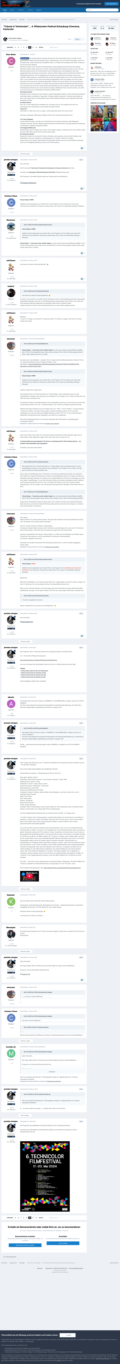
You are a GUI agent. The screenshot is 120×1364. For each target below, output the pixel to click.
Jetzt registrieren (111, 4)
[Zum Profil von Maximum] (11, 226)
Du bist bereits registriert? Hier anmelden (89, 4)
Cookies (58, 1360)
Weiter (41, 47)
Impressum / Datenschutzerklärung (56, 1268)
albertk (11, 697)
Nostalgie (25, 40)
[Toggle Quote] (23, 224)
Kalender (11, 895)
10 (29, 47)
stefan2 (11, 286)
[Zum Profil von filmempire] (11, 934)
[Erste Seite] (4, 47)
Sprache (40, 1268)
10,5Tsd (11, 355)
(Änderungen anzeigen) (52, 423)
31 (11, 911)
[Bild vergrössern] (26, 622)
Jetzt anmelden (63, 1243)
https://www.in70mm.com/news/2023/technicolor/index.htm (38, 660)
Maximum (11, 220)
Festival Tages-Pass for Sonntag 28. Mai (33, 674)
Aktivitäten (21, 10)
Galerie (12, 10)
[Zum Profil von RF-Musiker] (107, 44)
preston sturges (16, 38)
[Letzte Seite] (45, 47)
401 (11, 71)
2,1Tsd (12, 212)
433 (11, 236)
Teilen (69, 39)
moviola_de (11, 1047)
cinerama (11, 339)
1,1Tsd (12, 277)
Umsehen (30, 10)
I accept (68, 1335)
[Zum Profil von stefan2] (11, 293)
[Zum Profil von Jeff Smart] (11, 267)
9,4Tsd (11, 178)
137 (11, 1063)
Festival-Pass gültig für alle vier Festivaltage (34, 670)
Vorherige (10, 47)
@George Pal (24, 58)
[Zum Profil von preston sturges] (5, 39)
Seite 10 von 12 (54, 47)
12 (36, 47)
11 (33, 47)
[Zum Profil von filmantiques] (92, 44)
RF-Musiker (113, 43)
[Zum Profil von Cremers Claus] (11, 202)
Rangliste (39, 10)
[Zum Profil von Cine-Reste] (11, 61)
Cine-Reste (11, 54)
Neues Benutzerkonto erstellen (25, 1245)
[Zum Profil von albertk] (11, 704)
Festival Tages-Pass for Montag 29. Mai (33, 677)
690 (11, 713)
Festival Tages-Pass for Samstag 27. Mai (33, 672)
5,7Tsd (12, 302)
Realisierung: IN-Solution (60, 1270)
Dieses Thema (108, 10)
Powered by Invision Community (60, 1272)
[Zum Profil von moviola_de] (11, 1053)
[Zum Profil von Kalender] (11, 901)
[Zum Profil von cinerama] (11, 345)
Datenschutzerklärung (102, 1358)
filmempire (10, 927)
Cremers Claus (10, 196)
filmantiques (98, 43)
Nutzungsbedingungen (76, 1268)
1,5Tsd (12, 944)
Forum (5, 10)
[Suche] (117, 9)
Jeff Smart (10, 261)
